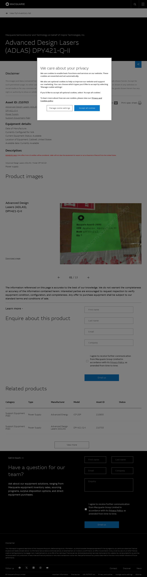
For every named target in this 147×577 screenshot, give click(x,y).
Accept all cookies (87, 108)
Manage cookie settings (59, 108)
